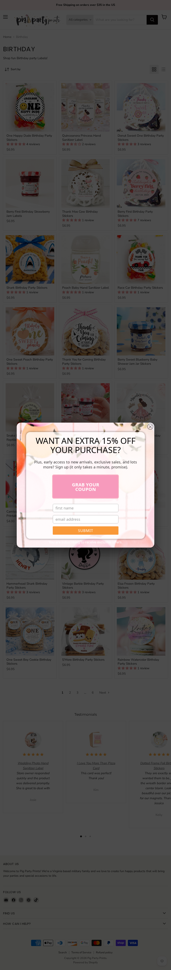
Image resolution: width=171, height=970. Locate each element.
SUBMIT (85, 530)
